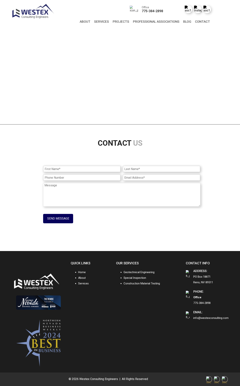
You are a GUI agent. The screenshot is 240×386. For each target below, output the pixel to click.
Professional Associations (156, 21)
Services (101, 21)
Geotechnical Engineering (139, 272)
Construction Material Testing (142, 283)
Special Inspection (135, 278)
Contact (202, 21)
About (85, 21)
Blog (187, 21)
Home (82, 272)
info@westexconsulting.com (211, 318)
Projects (121, 21)
